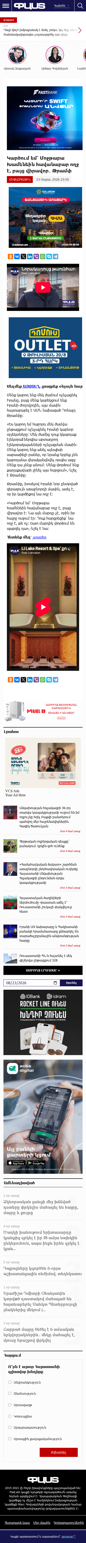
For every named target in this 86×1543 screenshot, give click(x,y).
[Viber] (36, 256)
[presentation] (69, 32)
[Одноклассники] (10, 256)
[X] (23, 256)
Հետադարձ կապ (17, 1523)
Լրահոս (11, 731)
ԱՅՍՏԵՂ (30, 386)
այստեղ (39, 537)
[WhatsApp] (42, 256)
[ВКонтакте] (17, 256)
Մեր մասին (41, 1523)
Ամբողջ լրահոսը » (43, 970)
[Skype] (49, 256)
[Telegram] (55, 256)
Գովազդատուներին (69, 1523)
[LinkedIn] (30, 256)
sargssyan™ (68, 1536)
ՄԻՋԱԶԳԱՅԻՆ (20, 179)
